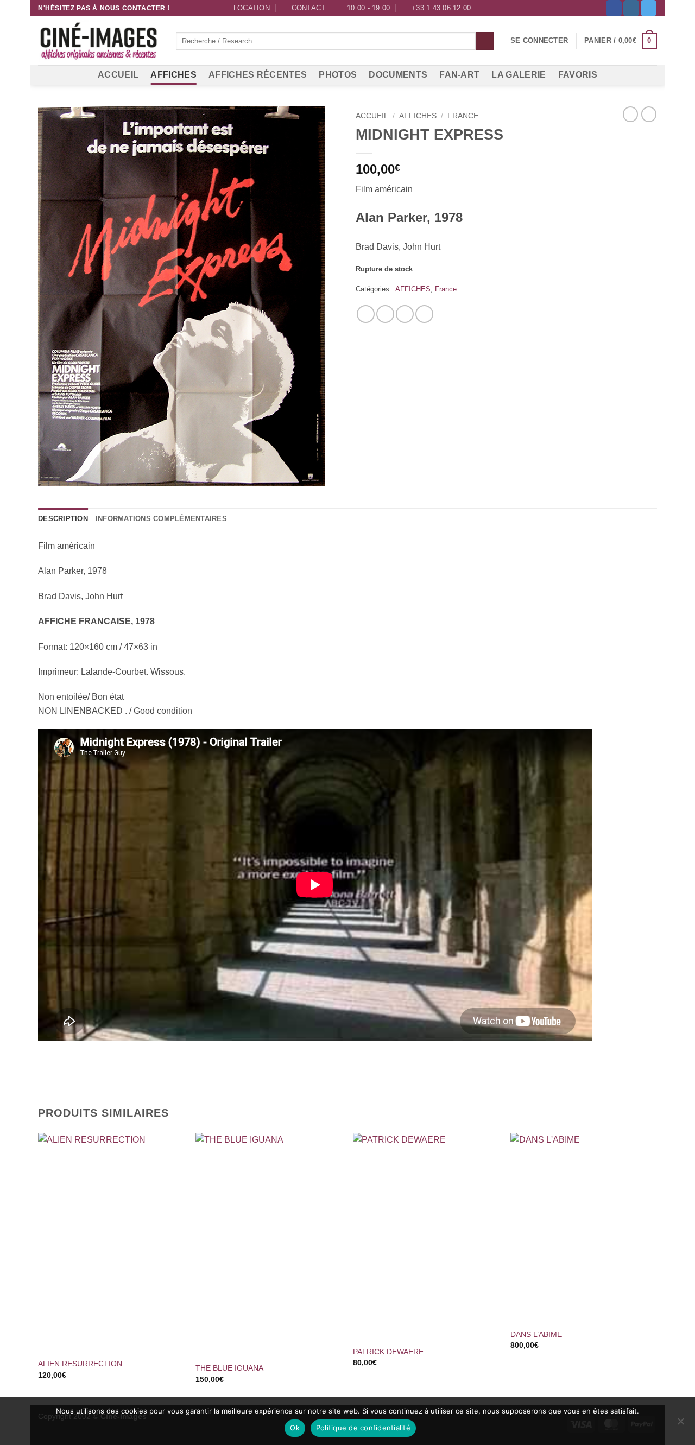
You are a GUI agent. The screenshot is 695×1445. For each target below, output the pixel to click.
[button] (539, 40)
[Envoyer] (485, 41)
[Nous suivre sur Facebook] (614, 8)
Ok (295, 1427)
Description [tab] (63, 519)
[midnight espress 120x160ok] (188, 296)
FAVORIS (577, 74)
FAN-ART (459, 74)
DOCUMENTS (398, 74)
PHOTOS (338, 74)
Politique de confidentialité (363, 1427)
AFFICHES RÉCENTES (257, 74)
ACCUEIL (118, 74)
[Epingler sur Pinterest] (405, 314)
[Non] (680, 1424)
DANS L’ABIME (536, 1334)
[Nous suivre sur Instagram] (631, 8)
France (462, 116)
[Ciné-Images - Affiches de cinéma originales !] (99, 41)
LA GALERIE (518, 74)
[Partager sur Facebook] (366, 314)
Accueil (372, 116)
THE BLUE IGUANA (229, 1368)
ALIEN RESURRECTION (80, 1363)
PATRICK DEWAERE (388, 1351)
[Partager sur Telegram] (424, 314)
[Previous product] (648, 114)
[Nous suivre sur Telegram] (648, 8)
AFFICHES (173, 74)
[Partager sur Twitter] (385, 314)
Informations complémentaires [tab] (161, 519)
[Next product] (630, 114)
